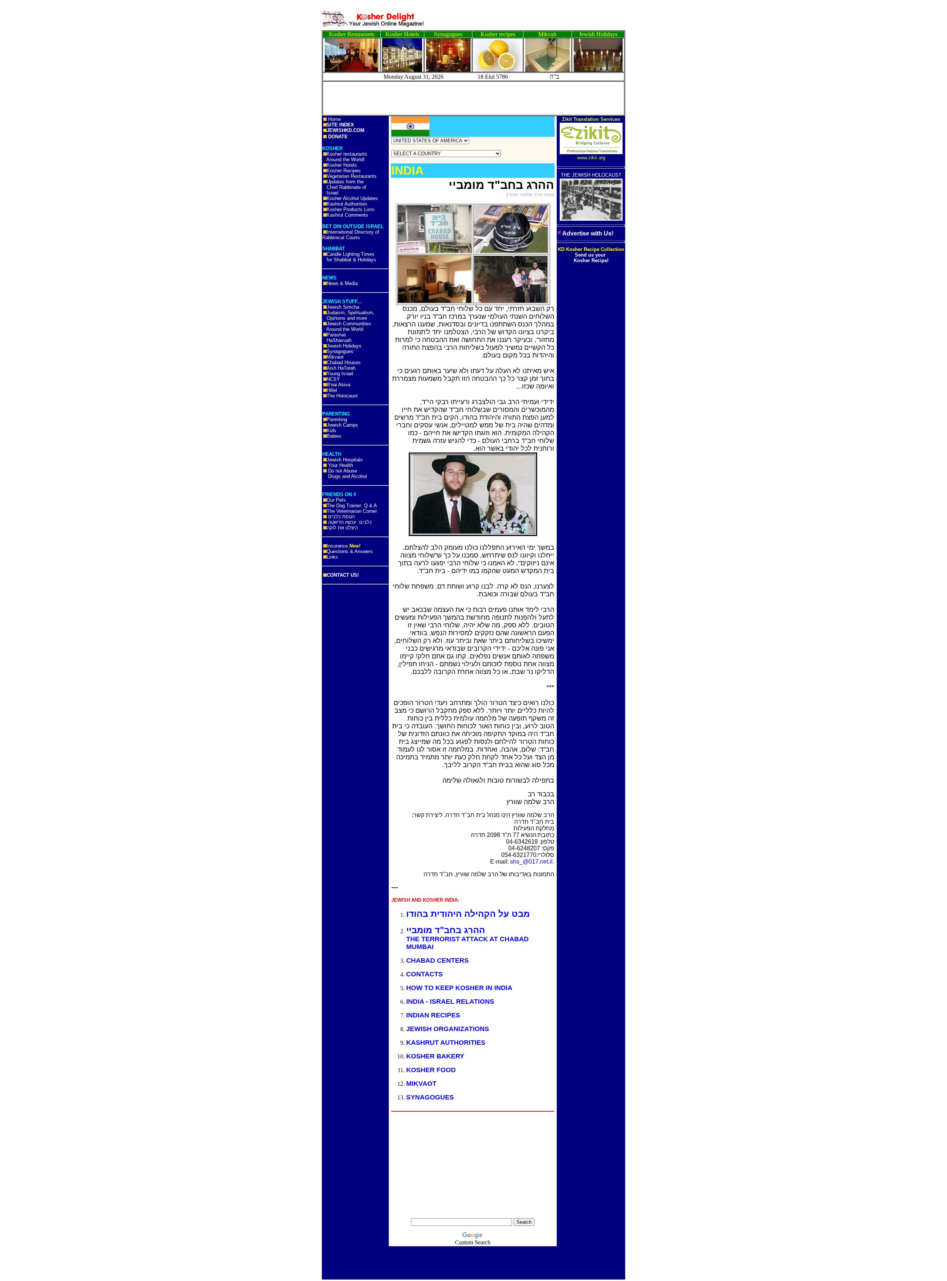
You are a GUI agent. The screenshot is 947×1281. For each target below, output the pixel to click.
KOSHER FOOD (431, 1070)
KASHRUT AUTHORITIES (445, 1042)
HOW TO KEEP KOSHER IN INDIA (459, 988)
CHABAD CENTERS (437, 960)
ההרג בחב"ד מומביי (445, 930)
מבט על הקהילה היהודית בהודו (468, 914)
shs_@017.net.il (531, 861)
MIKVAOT (421, 1083)
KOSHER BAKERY (435, 1056)
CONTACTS (424, 974)
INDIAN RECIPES (433, 1015)
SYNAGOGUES (430, 1097)
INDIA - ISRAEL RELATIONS (450, 1001)
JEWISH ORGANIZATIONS (447, 1029)
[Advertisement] (33, 115)
